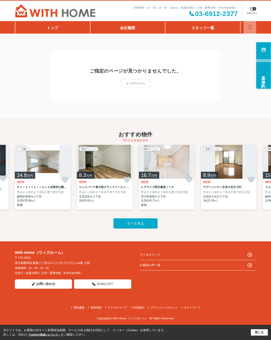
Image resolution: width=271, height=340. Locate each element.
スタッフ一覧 (202, 28)
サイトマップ (192, 307)
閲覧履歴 (78, 307)
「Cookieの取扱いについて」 (44, 334)
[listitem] (43, 177)
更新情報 (96, 307)
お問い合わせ (45, 284)
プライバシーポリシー (164, 307)
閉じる (259, 332)
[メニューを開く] (250, 27)
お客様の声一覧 (150, 265)
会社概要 (127, 28)
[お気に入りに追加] (65, 180)
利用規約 (138, 307)
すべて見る (135, 223)
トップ (52, 28)
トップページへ (135, 83)
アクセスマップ (150, 254)
